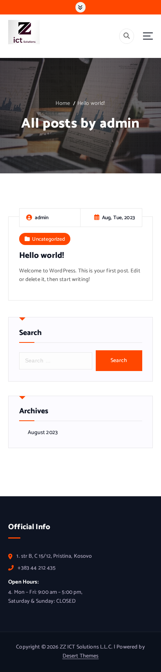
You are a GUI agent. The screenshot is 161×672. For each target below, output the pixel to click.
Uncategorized (48, 239)
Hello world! (91, 103)
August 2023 (43, 433)
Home (62, 103)
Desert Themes (81, 656)
